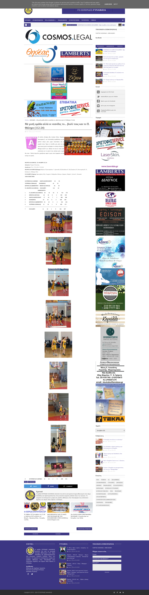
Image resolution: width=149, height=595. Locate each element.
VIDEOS (93, 20)
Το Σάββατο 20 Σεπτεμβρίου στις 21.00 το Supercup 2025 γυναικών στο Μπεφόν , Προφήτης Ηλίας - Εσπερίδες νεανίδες (34, 517)
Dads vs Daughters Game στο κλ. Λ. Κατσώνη (113, 460)
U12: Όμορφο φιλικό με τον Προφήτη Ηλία (113, 79)
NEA (101, 25)
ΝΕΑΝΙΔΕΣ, (38, 131)
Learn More (108, 4)
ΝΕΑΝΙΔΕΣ (32, 120)
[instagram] (114, 592)
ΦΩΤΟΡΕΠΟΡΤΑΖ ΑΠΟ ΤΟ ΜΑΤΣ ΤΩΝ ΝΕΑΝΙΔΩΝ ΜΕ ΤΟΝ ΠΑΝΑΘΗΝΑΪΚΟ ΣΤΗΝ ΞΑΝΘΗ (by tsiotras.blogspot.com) (57, 517)
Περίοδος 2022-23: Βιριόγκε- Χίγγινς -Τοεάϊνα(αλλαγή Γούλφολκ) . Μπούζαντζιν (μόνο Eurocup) (77, 556)
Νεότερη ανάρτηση (30, 529)
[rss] (123, 592)
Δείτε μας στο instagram (108, 105)
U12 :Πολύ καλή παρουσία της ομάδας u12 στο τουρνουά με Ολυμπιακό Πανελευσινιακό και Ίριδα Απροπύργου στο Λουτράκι (114, 65)
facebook (35, 534)
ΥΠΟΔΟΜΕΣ (108, 502)
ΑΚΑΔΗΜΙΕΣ (115, 479)
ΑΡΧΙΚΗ (27, 20)
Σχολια (120, 46)
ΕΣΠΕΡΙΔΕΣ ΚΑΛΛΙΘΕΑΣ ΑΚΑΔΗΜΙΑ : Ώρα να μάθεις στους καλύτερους (74, 25)
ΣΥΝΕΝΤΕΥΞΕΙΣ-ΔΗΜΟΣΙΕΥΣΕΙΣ (106, 499)
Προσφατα (100, 46)
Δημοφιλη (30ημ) (110, 47)
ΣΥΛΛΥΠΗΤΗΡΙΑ (101, 496)
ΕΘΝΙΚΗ (98, 485)
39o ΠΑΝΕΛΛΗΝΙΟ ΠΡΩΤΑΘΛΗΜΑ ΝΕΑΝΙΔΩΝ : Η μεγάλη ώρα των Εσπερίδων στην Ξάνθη (81, 516)
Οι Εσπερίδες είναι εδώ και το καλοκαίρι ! (113, 439)
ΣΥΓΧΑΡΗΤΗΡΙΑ (113, 494)
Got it (116, 4)
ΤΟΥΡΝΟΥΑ (85, 20)
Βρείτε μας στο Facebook (108, 101)
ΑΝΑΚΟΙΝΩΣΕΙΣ (38, 20)
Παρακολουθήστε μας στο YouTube (108, 110)
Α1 (109, 479)
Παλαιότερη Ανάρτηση (84, 529)
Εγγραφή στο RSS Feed (107, 92)
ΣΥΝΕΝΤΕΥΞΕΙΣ (74, 20)
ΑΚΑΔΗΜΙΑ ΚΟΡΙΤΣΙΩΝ (48, 25)
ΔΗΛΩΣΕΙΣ (119, 482)
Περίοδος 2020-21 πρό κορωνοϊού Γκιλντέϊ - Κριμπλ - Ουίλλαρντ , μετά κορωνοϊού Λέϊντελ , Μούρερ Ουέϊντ (77, 572)
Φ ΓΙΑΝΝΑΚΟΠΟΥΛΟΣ (102, 505)
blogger (58, 534)
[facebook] (28, 574)
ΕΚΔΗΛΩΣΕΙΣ (62, 20)
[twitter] (32, 574)
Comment (69, 486)
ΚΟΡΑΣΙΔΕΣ (99, 488)
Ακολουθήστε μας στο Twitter (109, 96)
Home (26, 120)
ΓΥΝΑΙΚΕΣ (111, 482)
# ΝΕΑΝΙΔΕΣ (32, 482)
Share (52, 486)
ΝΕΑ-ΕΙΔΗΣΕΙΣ (50, 20)
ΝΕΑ (111, 491)
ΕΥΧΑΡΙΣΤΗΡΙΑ (118, 485)
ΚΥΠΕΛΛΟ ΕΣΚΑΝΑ (102, 491)
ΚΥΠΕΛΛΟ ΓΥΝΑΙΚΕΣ (111, 488)
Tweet (35, 486)
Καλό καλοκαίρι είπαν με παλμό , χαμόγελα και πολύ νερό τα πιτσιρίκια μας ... (122, 25)
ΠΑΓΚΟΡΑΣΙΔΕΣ (101, 494)
